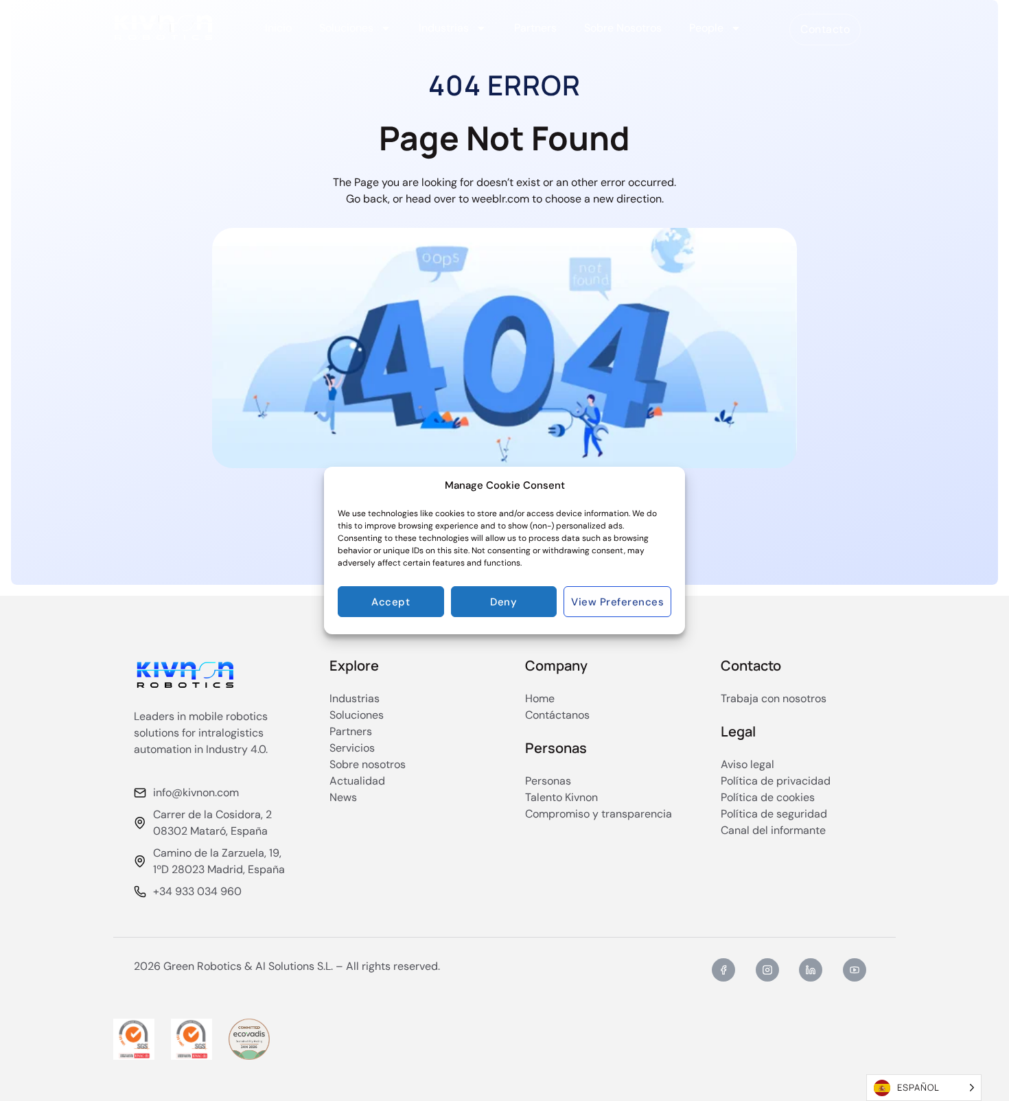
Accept (390, 602)
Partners (535, 28)
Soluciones (346, 28)
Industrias (444, 28)
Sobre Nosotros (623, 28)
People (706, 28)
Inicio (278, 28)
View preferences (617, 602)
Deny (503, 602)
